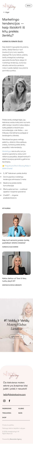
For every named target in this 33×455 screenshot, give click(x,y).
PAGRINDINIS (6, 408)
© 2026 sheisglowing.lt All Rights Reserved (10, 432)
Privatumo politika (8, 425)
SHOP (4, 417)
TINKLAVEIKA (6, 413)
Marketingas (6, 151)
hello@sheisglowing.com (14, 394)
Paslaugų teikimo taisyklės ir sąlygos (13, 428)
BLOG (20, 413)
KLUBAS (21, 408)
